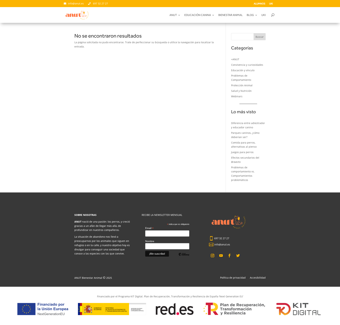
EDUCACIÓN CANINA (197, 15)
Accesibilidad (258, 277)
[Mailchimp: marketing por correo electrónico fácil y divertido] (183, 257)
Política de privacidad (233, 277)
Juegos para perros (242, 152)
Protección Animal (242, 85)
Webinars (236, 96)
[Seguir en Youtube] (221, 255)
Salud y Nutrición (241, 91)
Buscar (260, 36)
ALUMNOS (259, 3)
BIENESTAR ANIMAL (230, 15)
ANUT (173, 15)
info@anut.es (76, 3)
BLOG (250, 15)
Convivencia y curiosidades (247, 64)
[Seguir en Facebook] (229, 255)
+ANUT (235, 59)
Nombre (149, 241)
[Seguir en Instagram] (212, 255)
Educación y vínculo (242, 70)
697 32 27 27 (100, 3)
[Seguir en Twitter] (238, 255)
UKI (271, 3)
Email (149, 228)
